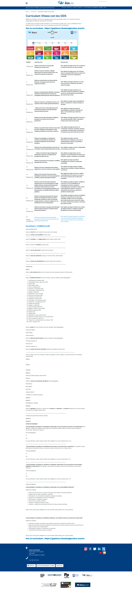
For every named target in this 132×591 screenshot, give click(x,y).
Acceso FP (64, 7)
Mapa (105, 7)
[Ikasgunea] (82, 584)
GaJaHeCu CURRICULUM (38, 226)
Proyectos (33, 11)
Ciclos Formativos (88, 7)
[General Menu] (27, 3)
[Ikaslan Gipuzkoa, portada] (66, 3)
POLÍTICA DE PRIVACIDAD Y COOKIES (45, 565)
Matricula (70, 7)
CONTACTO (31, 565)
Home (27, 11)
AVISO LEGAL (59, 565)
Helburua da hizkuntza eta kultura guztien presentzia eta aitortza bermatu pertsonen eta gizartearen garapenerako (46, 219)
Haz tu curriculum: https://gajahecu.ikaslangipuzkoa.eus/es (55, 28)
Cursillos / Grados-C (78, 7)
